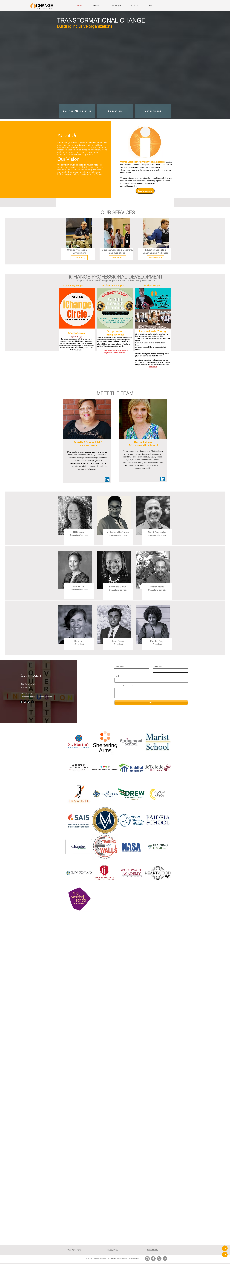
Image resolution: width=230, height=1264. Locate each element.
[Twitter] (28, 701)
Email (117, 676)
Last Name (157, 666)
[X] (159, 1258)
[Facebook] (32, 701)
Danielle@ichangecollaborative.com (36, 697)
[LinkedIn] (107, 479)
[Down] (225, 1254)
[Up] (225, 1248)
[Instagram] (25, 701)
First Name (119, 666)
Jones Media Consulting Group (129, 1258)
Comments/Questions (123, 686)
